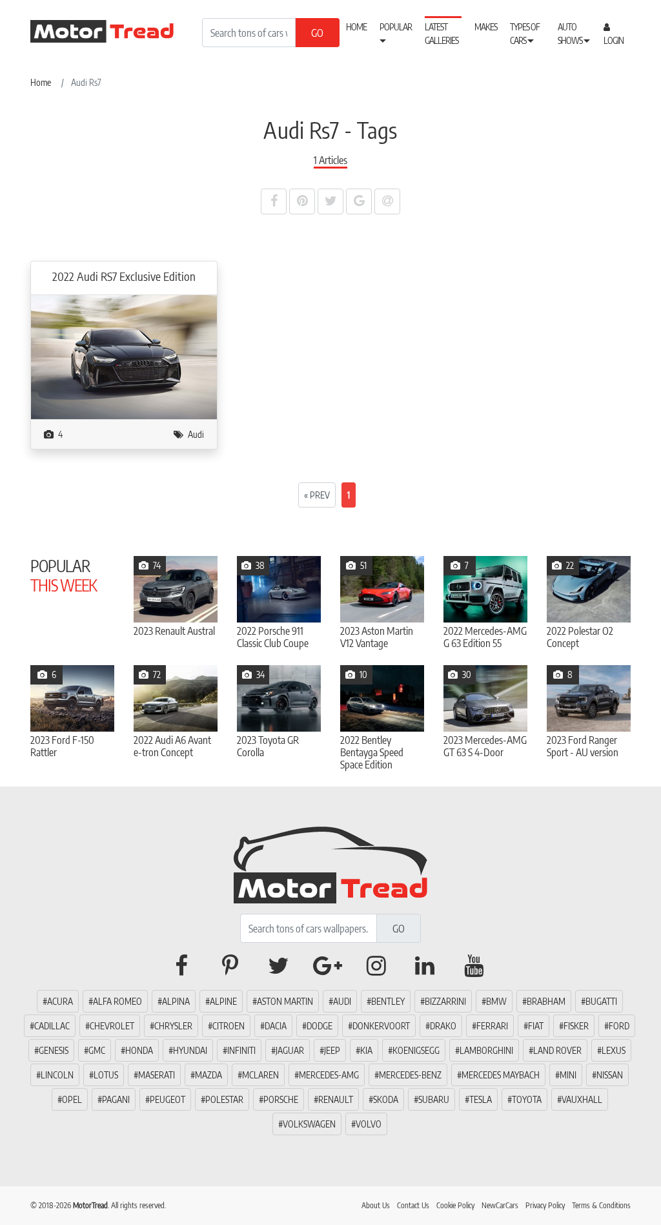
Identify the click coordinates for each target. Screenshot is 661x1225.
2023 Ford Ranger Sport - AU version (582, 746)
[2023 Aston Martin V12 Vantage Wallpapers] (382, 589)
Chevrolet (112, 1025)
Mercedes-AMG (329, 1074)
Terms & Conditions (601, 1205)
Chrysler (173, 1025)
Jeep (332, 1050)
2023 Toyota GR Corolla (268, 746)
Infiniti (241, 1050)
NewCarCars (500, 1205)
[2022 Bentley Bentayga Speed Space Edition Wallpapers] (382, 698)
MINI (568, 1074)
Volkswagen (309, 1123)
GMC (96, 1050)
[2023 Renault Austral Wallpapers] (176, 589)
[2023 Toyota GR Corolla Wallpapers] (279, 698)
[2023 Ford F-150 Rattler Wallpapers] (72, 698)
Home (356, 26)
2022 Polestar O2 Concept (580, 637)
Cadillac (52, 1025)
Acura (60, 1001)
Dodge (319, 1025)
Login (614, 40)
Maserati (156, 1074)
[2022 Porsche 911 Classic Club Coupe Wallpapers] (279, 589)
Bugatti (601, 1001)
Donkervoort (381, 1025)
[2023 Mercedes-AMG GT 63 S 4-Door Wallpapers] (485, 698)
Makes (485, 26)
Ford (619, 1025)
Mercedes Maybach (501, 1074)
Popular (396, 26)
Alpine (223, 1001)
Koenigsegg (416, 1050)
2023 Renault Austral (174, 631)
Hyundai (190, 1050)
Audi (196, 434)
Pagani (116, 1099)
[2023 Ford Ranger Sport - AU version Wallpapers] (589, 698)
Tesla (480, 1099)
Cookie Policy (455, 1205)
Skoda (385, 1099)
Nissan (609, 1074)
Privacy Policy (545, 1205)
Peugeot (167, 1099)
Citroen (228, 1025)
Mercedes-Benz (410, 1074)
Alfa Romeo (117, 1001)
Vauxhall (582, 1099)
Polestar (224, 1099)
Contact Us (413, 1205)
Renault (335, 1099)
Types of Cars (525, 33)
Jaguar (290, 1050)
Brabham (546, 1001)
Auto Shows (571, 33)
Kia (366, 1050)
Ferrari (492, 1025)
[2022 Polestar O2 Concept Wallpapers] (589, 589)
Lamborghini (486, 1050)
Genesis (53, 1050)
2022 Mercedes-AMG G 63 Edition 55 (485, 637)
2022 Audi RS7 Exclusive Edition (124, 276)
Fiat (536, 1025)
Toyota (527, 1099)
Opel (72, 1099)
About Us (375, 1205)
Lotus (106, 1074)
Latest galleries (441, 33)
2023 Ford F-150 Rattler (62, 746)
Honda (139, 1050)
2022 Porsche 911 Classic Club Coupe (273, 637)
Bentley (388, 1001)
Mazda (208, 1074)
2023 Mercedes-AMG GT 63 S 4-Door (485, 746)
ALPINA (176, 1001)
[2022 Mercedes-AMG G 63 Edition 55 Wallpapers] (485, 589)
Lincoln (57, 1074)
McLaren (260, 1074)
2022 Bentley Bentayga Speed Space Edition (371, 752)
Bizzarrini (445, 1001)
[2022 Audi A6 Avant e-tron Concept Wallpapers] (176, 698)
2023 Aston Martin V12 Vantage (376, 637)
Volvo (368, 1123)
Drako (443, 1025)
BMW (496, 1001)
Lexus (613, 1050)
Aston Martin (285, 1001)
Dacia (276, 1025)
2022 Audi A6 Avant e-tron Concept (172, 746)
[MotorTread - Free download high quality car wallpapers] (111, 31)
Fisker (576, 1025)
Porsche (280, 1099)
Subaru (433, 1099)
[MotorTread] (330, 862)
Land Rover (557, 1050)
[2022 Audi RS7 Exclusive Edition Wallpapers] (124, 356)
